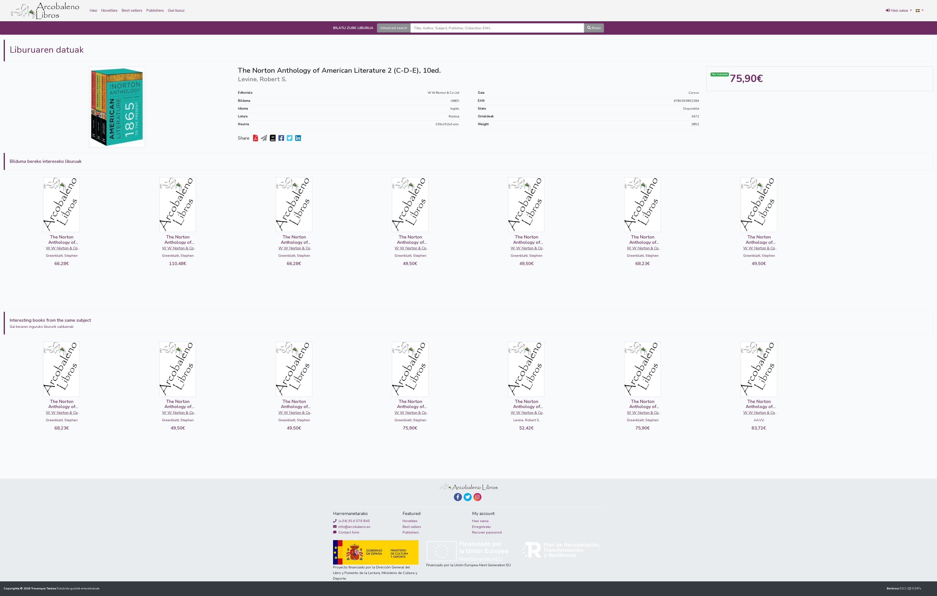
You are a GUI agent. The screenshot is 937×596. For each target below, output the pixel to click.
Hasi (93, 10)
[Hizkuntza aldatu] (920, 11)
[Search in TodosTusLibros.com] (273, 138)
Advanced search (393, 27)
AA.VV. (759, 420)
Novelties (109, 10)
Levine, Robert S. (526, 420)
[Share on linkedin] (298, 138)
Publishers (155, 10)
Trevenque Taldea (44, 588)
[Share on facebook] (281, 138)
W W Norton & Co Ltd (443, 93)
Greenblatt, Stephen (62, 255)
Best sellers (132, 10)
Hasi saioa (480, 520)
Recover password (487, 532)
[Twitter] (468, 497)
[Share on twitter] (290, 138)
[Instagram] (477, 497)
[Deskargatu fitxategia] (256, 138)
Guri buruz (176, 10)
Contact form (348, 532)
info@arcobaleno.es (353, 526)
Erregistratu (481, 526)
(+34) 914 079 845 (353, 520)
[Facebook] (458, 497)
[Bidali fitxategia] (264, 138)
